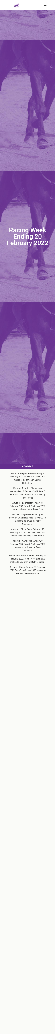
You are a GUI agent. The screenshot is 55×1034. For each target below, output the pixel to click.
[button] (45, 5)
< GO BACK (27, 466)
